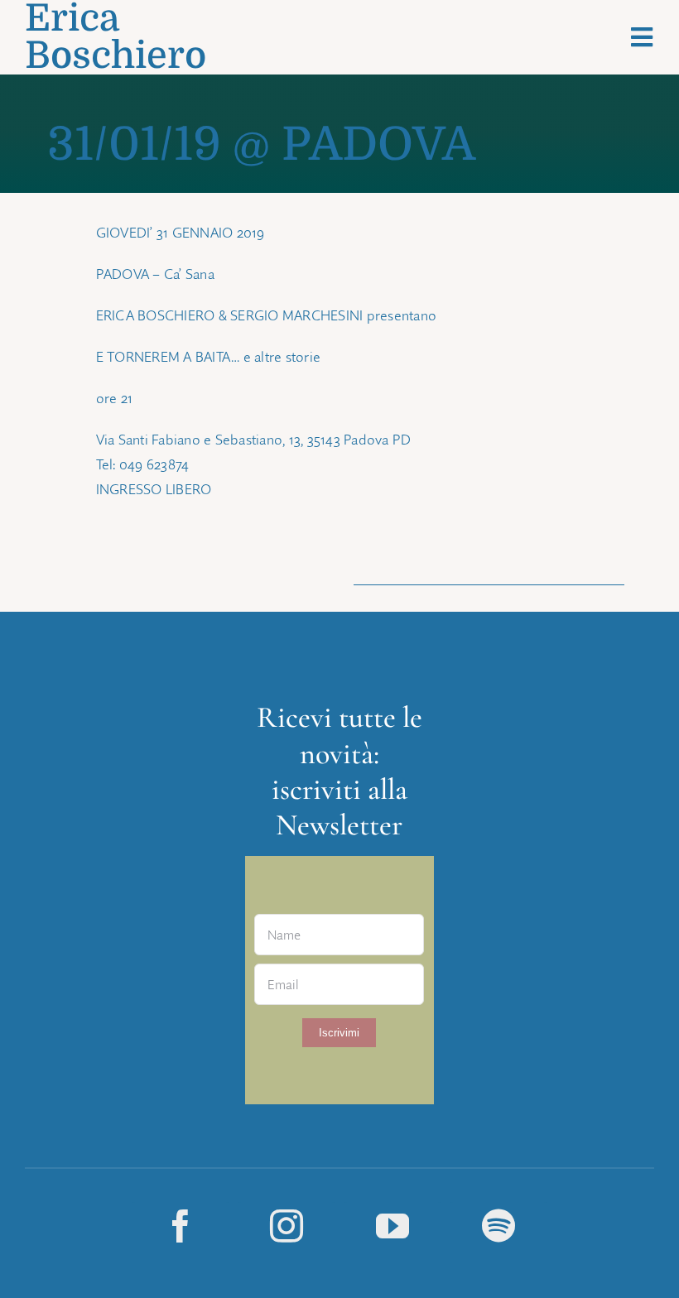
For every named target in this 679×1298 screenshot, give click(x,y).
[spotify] (498, 1225)
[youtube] (392, 1225)
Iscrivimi (339, 1032)
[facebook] (180, 1225)
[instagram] (286, 1225)
